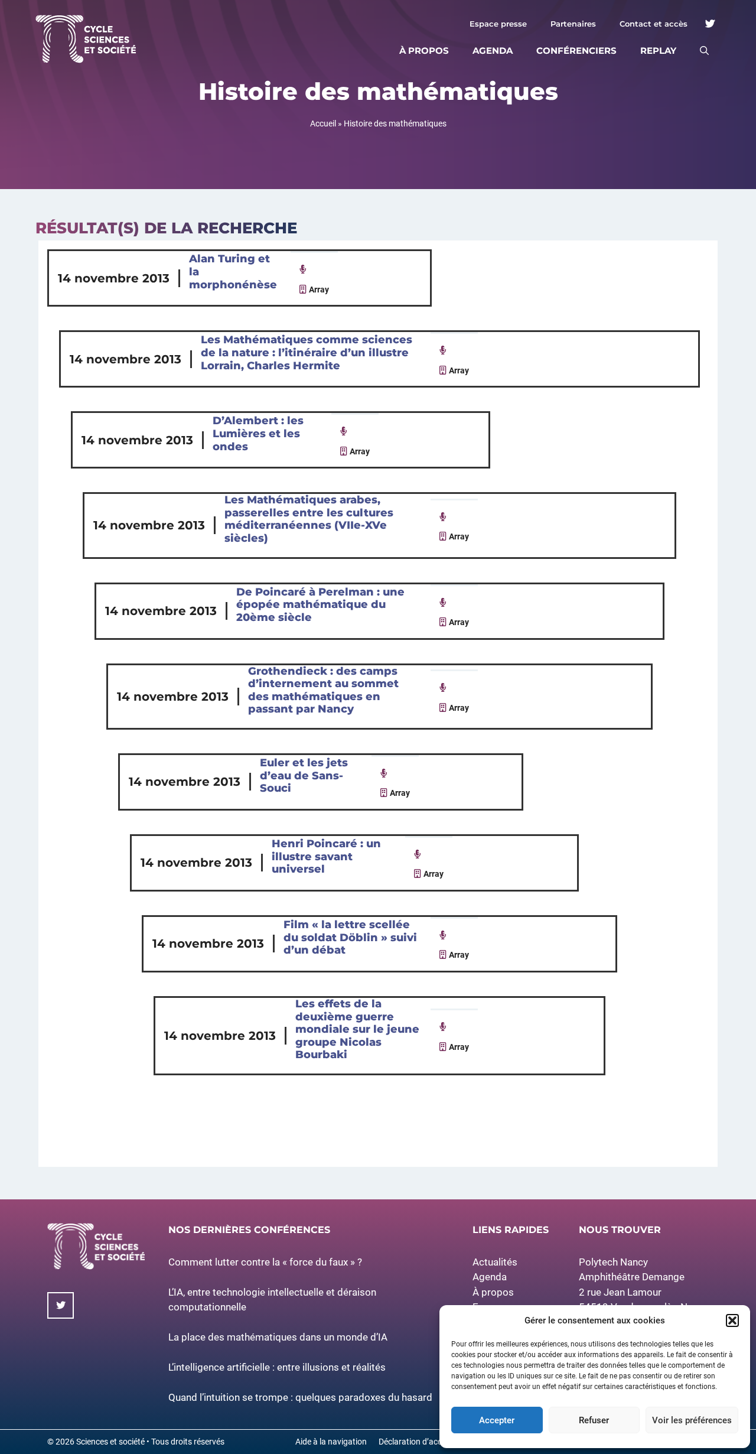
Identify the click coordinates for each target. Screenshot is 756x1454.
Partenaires (573, 23)
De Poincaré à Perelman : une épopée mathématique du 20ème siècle (320, 604)
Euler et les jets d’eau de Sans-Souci (304, 775)
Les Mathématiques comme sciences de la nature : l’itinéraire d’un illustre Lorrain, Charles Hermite (306, 352)
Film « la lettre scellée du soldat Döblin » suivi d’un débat (350, 937)
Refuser (594, 1420)
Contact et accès (653, 23)
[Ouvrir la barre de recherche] (704, 51)
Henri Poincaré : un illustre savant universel (326, 856)
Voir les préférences (692, 1420)
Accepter (496, 1420)
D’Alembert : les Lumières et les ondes (258, 433)
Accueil (323, 123)
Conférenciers (576, 50)
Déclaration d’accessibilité (426, 1441)
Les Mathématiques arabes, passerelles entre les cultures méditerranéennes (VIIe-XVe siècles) (308, 519)
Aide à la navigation (331, 1441)
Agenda (492, 50)
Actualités (494, 1262)
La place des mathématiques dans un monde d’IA (277, 1337)
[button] (732, 1320)
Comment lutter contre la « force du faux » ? (265, 1262)
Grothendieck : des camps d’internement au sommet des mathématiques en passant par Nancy (323, 690)
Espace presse (498, 23)
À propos (424, 50)
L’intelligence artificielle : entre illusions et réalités (277, 1367)
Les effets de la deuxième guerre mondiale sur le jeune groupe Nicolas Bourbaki (357, 1029)
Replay (658, 50)
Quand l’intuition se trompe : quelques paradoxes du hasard (300, 1397)
